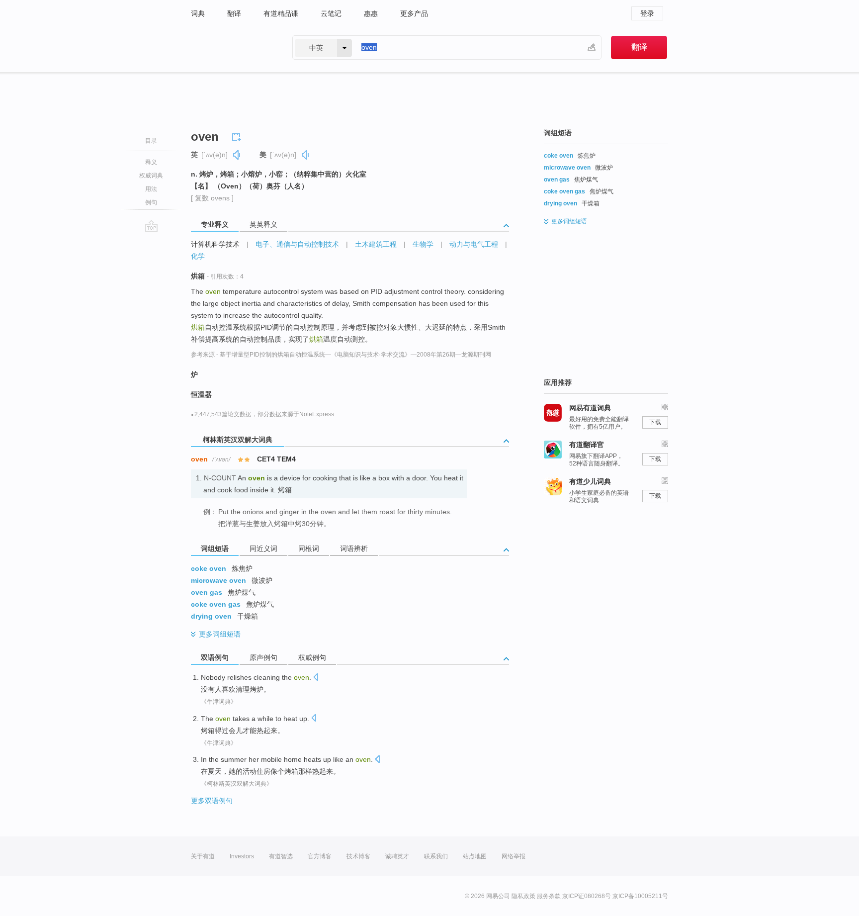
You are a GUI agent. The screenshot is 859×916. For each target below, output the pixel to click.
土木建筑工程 (376, 244)
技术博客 (358, 856)
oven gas (206, 592)
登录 (647, 13)
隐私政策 (523, 896)
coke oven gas (216, 604)
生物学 (423, 244)
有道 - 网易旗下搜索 (231, 47)
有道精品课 (280, 13)
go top (151, 226)
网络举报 (513, 856)
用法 (151, 188)
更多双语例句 (212, 801)
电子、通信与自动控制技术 (297, 244)
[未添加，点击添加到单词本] (238, 135)
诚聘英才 (397, 856)
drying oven (211, 616)
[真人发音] (237, 155)
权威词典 (151, 175)
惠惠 (371, 13)
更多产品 (414, 13)
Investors (242, 856)
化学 (198, 256)
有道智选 (281, 856)
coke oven (208, 568)
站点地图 (475, 856)
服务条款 (549, 896)
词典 (198, 13)
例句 (151, 202)
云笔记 (331, 13)
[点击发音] (315, 678)
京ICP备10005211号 (640, 896)
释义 (151, 162)
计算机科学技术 (215, 244)
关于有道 (203, 856)
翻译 (234, 13)
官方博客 (320, 856)
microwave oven (218, 580)
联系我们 (436, 856)
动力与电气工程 (473, 244)
